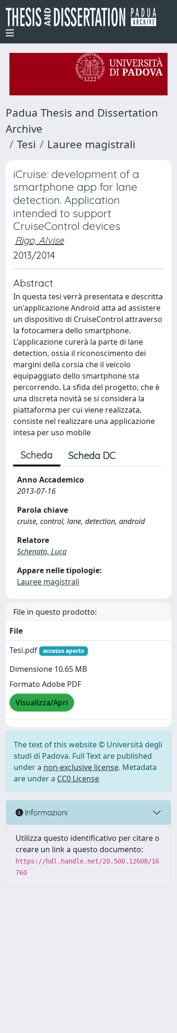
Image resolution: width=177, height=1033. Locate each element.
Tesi (26, 144)
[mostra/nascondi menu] (10, 33)
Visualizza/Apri (42, 702)
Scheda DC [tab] (92, 455)
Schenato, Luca (42, 551)
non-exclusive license (80, 767)
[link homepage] (85, 17)
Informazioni (45, 812)
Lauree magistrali (91, 144)
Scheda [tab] (37, 455)
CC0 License (78, 778)
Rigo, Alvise (39, 240)
